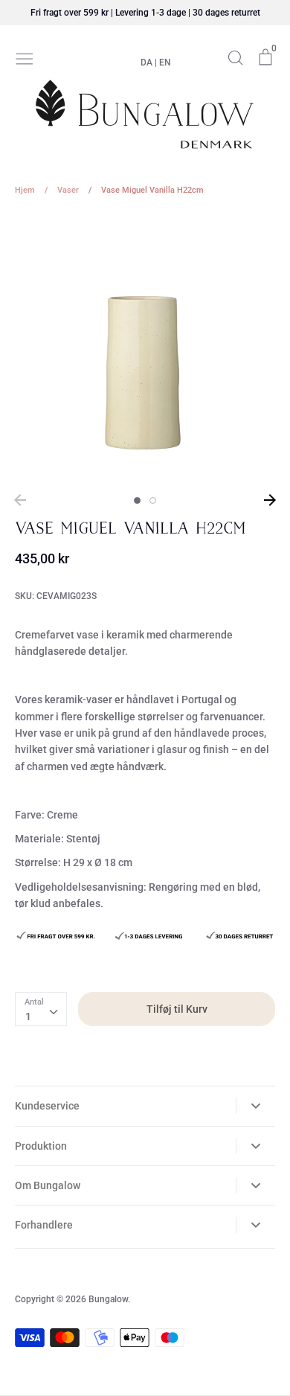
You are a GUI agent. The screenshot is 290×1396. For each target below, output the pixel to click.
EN (165, 62)
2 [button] (152, 500)
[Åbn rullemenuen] (255, 1106)
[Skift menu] (24, 57)
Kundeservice (47, 1106)
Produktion (41, 1146)
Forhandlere (44, 1225)
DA (146, 62)
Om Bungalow (47, 1185)
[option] (145, 350)
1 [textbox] (28, 1016)
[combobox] (41, 1009)
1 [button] (137, 500)
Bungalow (108, 1299)
